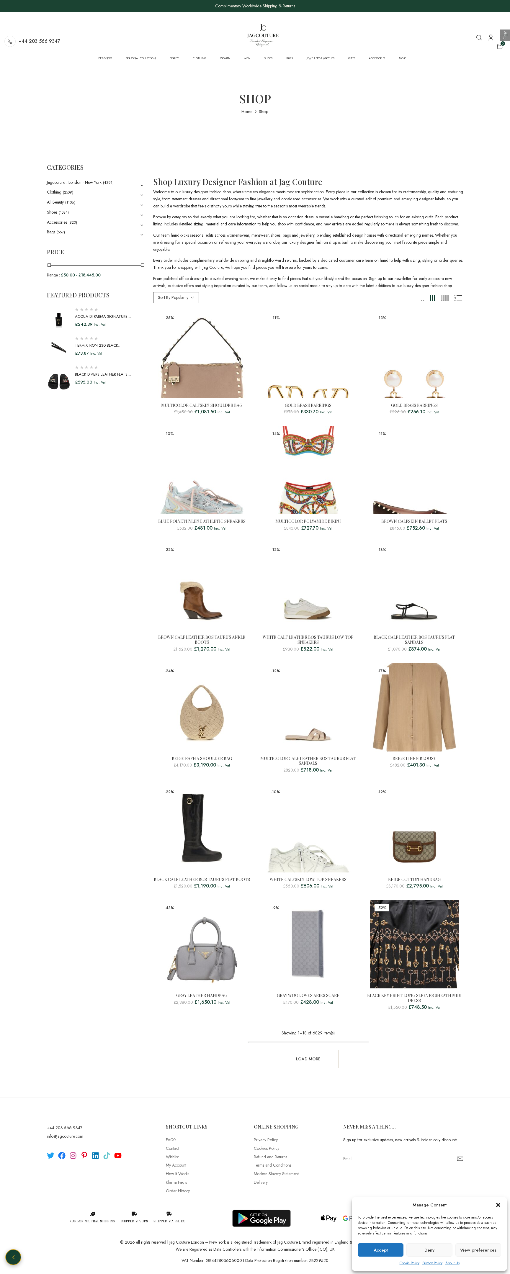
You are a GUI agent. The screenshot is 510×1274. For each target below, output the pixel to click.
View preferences (478, 1250)
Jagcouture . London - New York (74, 182)
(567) (61, 232)
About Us (452, 1263)
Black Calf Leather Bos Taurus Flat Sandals (414, 640)
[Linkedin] (95, 1155)
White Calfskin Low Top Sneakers (308, 879)
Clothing (54, 192)
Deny (429, 1250)
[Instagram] (73, 1155)
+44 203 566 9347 (39, 41)
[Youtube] (118, 1155)
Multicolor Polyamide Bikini (308, 521)
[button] (498, 1205)
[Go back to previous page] (13, 1257)
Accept (381, 1250)
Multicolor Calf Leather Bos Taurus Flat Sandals (308, 761)
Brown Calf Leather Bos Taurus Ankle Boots (202, 640)
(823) (72, 222)
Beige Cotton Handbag (414, 879)
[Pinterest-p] (84, 1155)
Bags (51, 232)
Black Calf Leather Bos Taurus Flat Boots (202, 879)
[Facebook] (62, 1155)
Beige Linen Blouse (414, 758)
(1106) (70, 202)
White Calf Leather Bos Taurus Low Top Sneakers (308, 640)
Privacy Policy (432, 1263)
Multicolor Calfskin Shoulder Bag (201, 405)
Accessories (57, 222)
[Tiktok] (106, 1155)
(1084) (64, 212)
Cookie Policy (409, 1263)
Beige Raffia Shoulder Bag (202, 758)
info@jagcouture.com (65, 1136)
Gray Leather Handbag (201, 995)
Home (247, 111)
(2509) (68, 192)
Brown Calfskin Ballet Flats (414, 521)
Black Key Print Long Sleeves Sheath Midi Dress (414, 998)
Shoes (52, 212)
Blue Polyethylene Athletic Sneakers (202, 521)
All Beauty (55, 202)
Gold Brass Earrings (308, 405)
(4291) (108, 182)
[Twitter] (50, 1155)
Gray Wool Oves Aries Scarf (308, 995)
